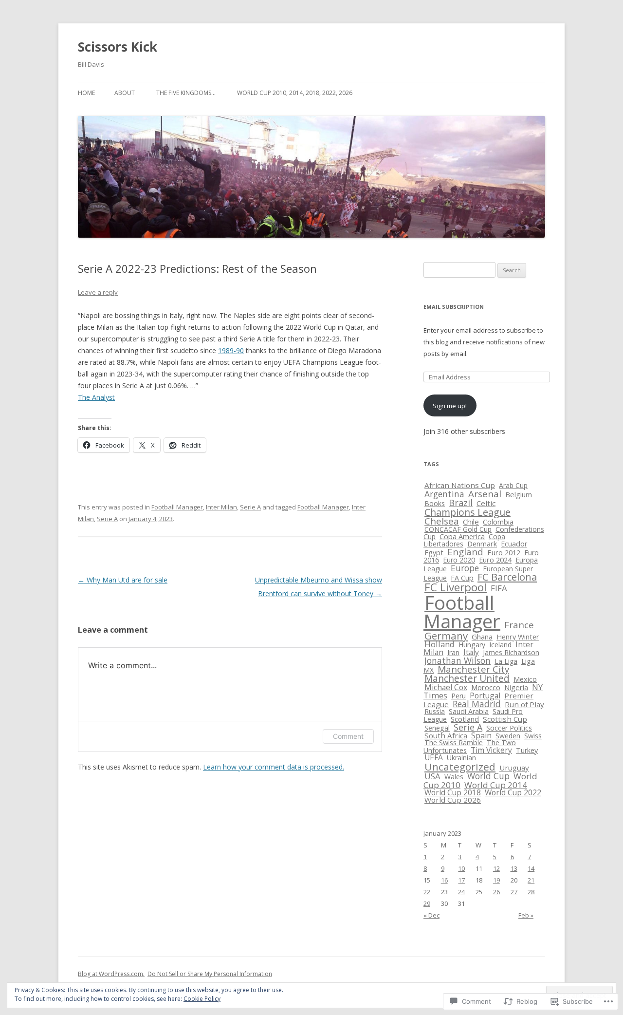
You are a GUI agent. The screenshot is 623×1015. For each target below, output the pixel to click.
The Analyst (96, 397)
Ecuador (514, 543)
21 (531, 880)
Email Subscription (453, 306)
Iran (453, 652)
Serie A (250, 507)
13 (514, 868)
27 (514, 891)
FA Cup (462, 578)
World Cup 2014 (495, 784)
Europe (465, 568)
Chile (471, 521)
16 (444, 880)
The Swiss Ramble (453, 742)
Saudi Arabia (469, 711)
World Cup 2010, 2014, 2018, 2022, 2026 (294, 93)
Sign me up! (450, 405)
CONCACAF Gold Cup (458, 529)
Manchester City (473, 669)
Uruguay (514, 767)
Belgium (518, 494)
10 (461, 868)
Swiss (533, 735)
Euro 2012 (503, 552)
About (124, 93)
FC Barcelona (507, 576)
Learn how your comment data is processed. (273, 766)
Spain (481, 735)
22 (426, 891)
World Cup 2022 (513, 792)
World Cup (488, 776)
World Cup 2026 (452, 800)
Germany (446, 635)
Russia (434, 711)
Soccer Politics (509, 728)
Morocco (485, 687)
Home (86, 93)
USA (432, 776)
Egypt (433, 552)
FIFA (499, 588)
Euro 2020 (459, 559)
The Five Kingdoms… (186, 93)
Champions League (467, 512)
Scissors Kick (117, 47)
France (519, 625)
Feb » (525, 915)
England (465, 551)
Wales (453, 776)
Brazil (461, 502)
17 (461, 880)
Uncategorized (459, 766)
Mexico (525, 679)
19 (496, 880)
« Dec (431, 915)
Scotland (465, 719)
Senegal (437, 728)
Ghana (482, 636)
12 (496, 868)
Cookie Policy (201, 999)
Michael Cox (445, 687)
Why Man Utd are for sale (122, 579)
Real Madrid (477, 704)
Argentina (444, 494)
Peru (458, 695)
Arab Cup (513, 485)
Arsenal (484, 494)
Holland (439, 644)
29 (426, 903)
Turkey (527, 750)
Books (434, 503)
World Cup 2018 (452, 793)
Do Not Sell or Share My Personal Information (209, 974)
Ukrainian (461, 757)
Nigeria (516, 687)
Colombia (498, 521)
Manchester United (467, 678)
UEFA (433, 757)
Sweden (507, 735)
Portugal (485, 695)
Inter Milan (221, 507)
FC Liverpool (455, 587)
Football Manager (177, 507)
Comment (348, 736)
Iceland (500, 644)
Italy (471, 652)
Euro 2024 (495, 559)
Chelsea (441, 521)
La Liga (506, 661)
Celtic (485, 503)
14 (531, 868)
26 (496, 891)
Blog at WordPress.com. (111, 974)
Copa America (462, 536)
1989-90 (231, 350)
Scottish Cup (505, 719)
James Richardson (511, 652)
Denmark (482, 543)
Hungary (471, 644)
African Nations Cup (459, 485)
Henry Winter (517, 636)
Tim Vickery (491, 750)
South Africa (445, 735)
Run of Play (524, 704)
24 (461, 891)
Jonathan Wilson (457, 660)
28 (531, 891)
